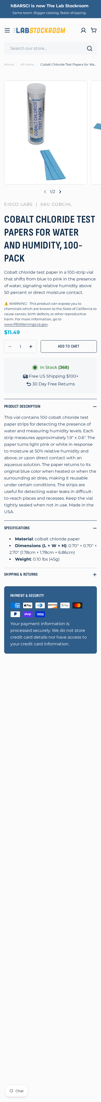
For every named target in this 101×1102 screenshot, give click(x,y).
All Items (27, 64)
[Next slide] (60, 192)
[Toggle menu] (7, 30)
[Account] (83, 30)
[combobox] (50, 48)
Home (9, 64)
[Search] (89, 48)
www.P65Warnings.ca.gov (26, 324)
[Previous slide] (45, 192)
